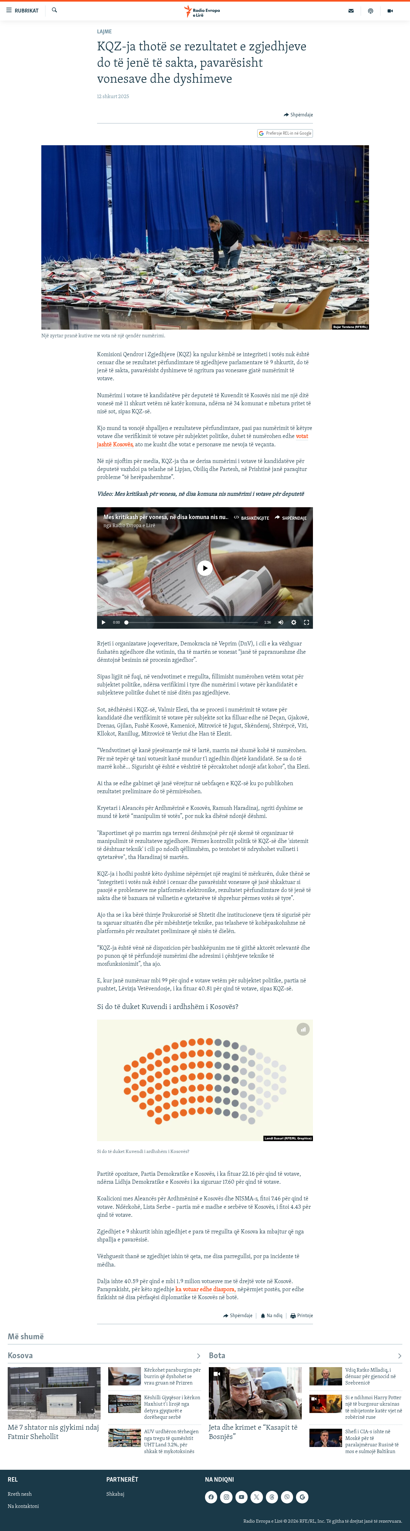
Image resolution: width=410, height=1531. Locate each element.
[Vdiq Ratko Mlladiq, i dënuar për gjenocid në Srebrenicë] (325, 1376)
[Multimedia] (390, 10)
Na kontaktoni (23, 1506)
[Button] (298, 115)
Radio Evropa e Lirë (133, 525)
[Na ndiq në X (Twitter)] (256, 1497)
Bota (217, 1356)
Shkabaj (115, 1494)
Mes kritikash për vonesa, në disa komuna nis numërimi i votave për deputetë (201, 517)
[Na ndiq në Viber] (287, 1497)
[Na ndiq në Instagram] (226, 1497)
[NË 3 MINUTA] (351, 10)
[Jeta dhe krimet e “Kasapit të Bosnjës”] (255, 1393)
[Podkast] (371, 10)
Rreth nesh (20, 1494)
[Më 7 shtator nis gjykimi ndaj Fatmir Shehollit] (54, 1393)
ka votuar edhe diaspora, (206, 1290)
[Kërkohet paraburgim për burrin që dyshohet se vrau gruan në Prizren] (124, 1376)
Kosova (20, 1356)
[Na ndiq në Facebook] (211, 1497)
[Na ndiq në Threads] (272, 1497)
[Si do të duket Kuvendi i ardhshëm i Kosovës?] (205, 1080)
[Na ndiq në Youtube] (241, 1497)
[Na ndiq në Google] (302, 1497)
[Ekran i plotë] (306, 622)
